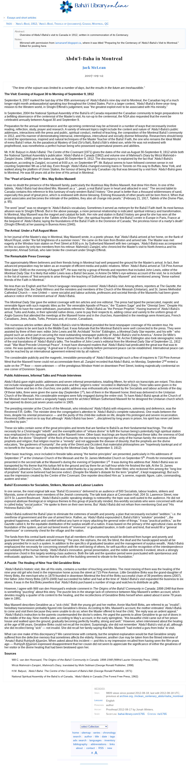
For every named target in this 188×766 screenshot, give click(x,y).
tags (112, 736)
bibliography (80, 744)
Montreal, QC (100, 23)
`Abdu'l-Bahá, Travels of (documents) (59, 23)
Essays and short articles (21, 17)
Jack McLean (94, 67)
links (112, 744)
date (104, 736)
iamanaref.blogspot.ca (68, 42)
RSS (101, 748)
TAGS (9, 24)
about (79, 748)
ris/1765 (162, 713)
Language (98, 700)
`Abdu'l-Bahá (21, 23)
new (109, 748)
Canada (86, 23)
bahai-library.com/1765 (131, 713)
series (96, 732)
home (75, 732)
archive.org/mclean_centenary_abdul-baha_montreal (151, 696)
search (77, 736)
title (97, 736)
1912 (34, 23)
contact (90, 748)
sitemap (86, 732)
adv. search (79, 740)
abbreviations (98, 744)
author (88, 736)
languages (95, 740)
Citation (152, 714)
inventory (109, 740)
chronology (109, 732)
